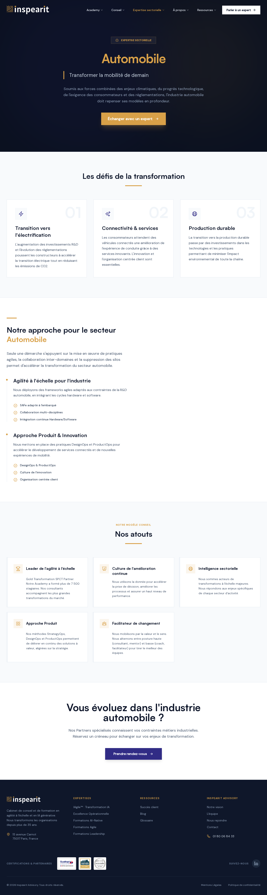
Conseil (116, 10)
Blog (143, 814)
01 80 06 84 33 (223, 836)
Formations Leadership (89, 834)
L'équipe (212, 814)
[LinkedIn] (256, 863)
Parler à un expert (239, 10)
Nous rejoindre (217, 820)
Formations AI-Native (88, 820)
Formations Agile (84, 827)
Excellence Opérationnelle (91, 814)
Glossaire (146, 820)
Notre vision (215, 807)
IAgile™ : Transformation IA (91, 807)
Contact (212, 827)
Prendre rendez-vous (130, 754)
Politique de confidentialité (244, 885)
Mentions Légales (211, 885)
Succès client (149, 807)
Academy (93, 10)
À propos (179, 10)
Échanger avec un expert (130, 118)
